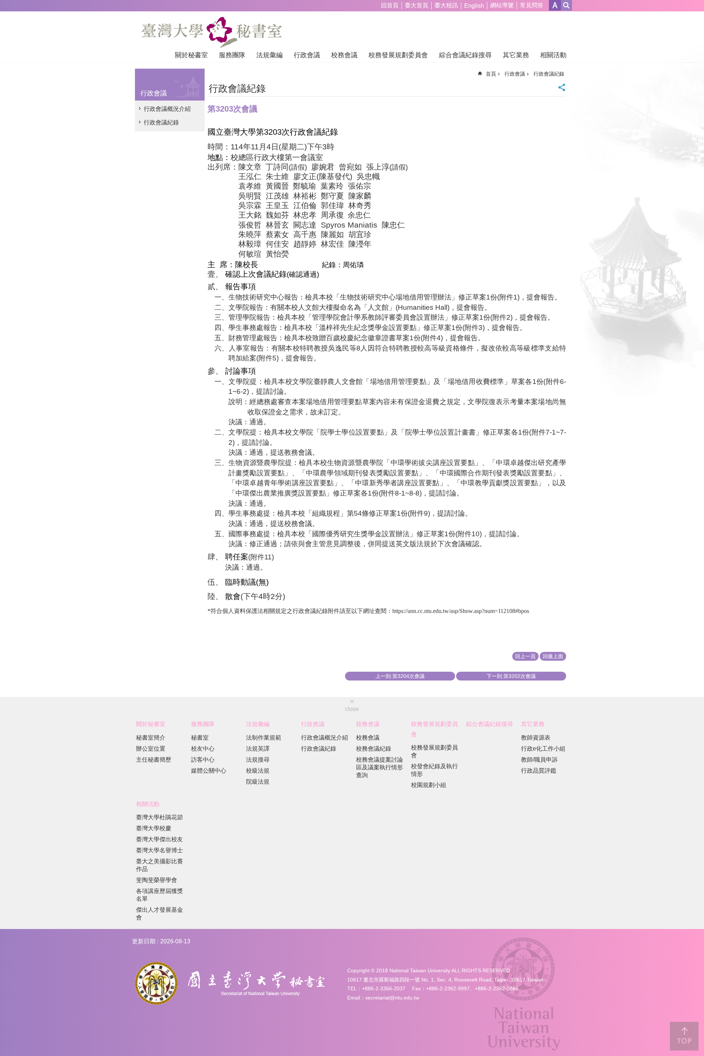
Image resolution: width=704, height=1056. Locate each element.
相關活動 (553, 55)
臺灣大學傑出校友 (159, 839)
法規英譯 (258, 748)
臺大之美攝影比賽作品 (159, 865)
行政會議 (307, 55)
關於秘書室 (191, 55)
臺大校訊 (446, 5)
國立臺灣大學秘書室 (212, 32)
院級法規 (258, 782)
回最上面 (553, 656)
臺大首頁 (416, 5)
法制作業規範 (263, 737)
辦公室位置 (150, 748)
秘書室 (200, 737)
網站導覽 (502, 5)
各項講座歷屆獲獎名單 (159, 895)
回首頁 (390, 5)
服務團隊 (232, 55)
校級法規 (258, 770)
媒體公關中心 (208, 770)
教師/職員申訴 (539, 759)
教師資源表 (535, 737)
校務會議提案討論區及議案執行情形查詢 (379, 767)
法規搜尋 (258, 759)
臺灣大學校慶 (153, 828)
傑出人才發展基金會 (159, 914)
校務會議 (344, 55)
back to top (684, 1036)
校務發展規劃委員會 (398, 55)
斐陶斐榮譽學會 (156, 880)
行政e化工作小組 (543, 748)
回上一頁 (525, 656)
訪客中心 (202, 759)
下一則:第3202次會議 (511, 676)
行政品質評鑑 (538, 770)
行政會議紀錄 (161, 122)
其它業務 (516, 55)
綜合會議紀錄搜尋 (465, 55)
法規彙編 (269, 55)
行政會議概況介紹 (167, 109)
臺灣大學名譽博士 (159, 850)
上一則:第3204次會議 (400, 676)
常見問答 (531, 5)
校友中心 (202, 748)
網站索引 (566, 5)
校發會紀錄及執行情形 (434, 770)
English (474, 6)
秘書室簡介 (150, 737)
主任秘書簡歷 (153, 759)
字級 (555, 5)
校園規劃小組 (428, 785)
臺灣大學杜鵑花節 (159, 817)
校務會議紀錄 (373, 748)
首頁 (491, 74)
